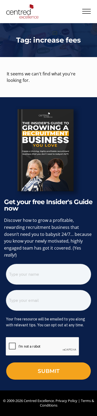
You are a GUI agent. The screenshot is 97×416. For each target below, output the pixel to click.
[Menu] (86, 11)
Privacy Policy (66, 400)
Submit (49, 371)
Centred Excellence (39, 400)
